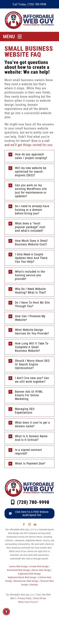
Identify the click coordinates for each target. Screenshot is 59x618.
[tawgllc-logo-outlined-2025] (29, 12)
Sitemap (34, 584)
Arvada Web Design (39, 566)
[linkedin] (35, 524)
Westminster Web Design (26, 581)
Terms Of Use (39, 598)
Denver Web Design (41, 570)
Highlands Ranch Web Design (22, 577)
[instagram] (29, 524)
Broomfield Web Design (18, 570)
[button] (29, 513)
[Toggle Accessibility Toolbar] (6, 611)
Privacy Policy (24, 598)
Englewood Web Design (29, 574)
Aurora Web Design (18, 566)
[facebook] (24, 524)
